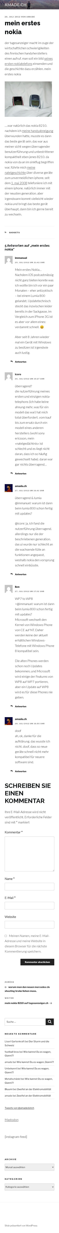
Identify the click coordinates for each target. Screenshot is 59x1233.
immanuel (21, 257)
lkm (17, 586)
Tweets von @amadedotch (19, 1108)
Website (10, 917)
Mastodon (11, 1120)
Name (10, 878)
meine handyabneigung (37, 131)
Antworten (20, 361)
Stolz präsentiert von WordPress (21, 1225)
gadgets (14, 232)
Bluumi (9, 1089)
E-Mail (10, 898)
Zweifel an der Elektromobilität (34, 1089)
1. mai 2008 (19, 183)
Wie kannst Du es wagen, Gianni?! (35, 1062)
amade (30, 17)
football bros (12, 1051)
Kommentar (14, 832)
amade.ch (16, 4)
